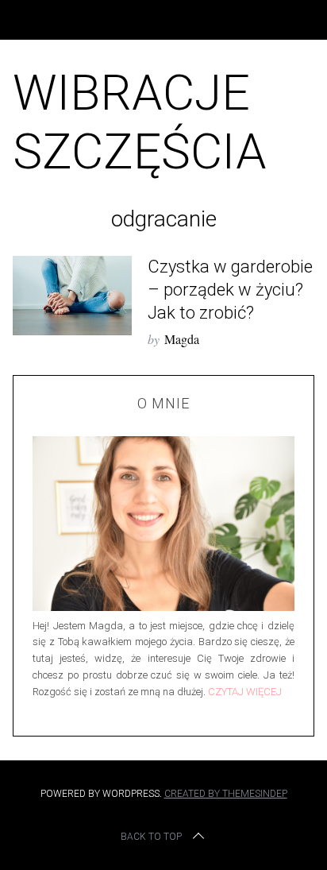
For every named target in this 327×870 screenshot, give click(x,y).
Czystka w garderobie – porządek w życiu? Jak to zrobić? (230, 289)
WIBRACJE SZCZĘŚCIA (140, 122)
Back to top (151, 836)
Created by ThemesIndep (225, 793)
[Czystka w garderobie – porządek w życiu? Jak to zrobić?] (72, 295)
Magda (181, 339)
